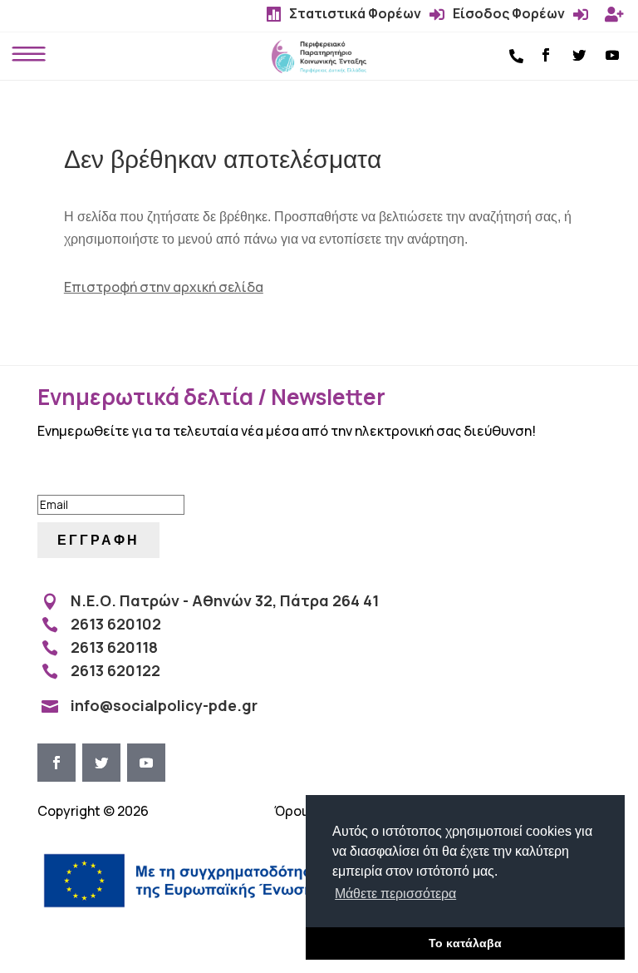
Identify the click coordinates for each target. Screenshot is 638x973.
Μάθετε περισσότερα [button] (395, 894)
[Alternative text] (319, 68)
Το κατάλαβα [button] (465, 943)
